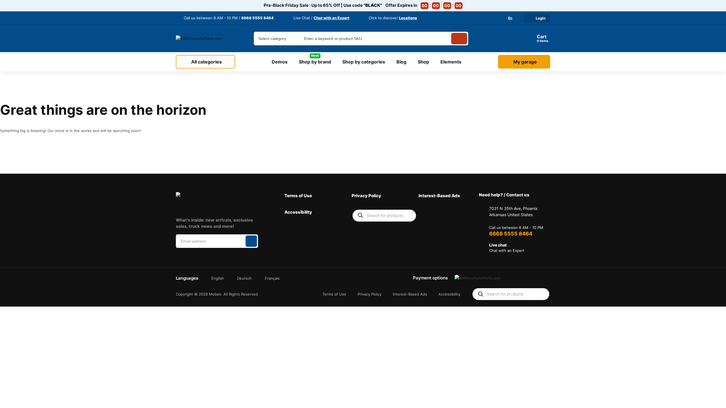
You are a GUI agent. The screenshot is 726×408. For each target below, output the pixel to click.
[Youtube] (248, 206)
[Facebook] (177, 206)
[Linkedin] (212, 206)
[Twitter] (230, 206)
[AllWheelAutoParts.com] (199, 38)
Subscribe (251, 241)
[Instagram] (195, 206)
